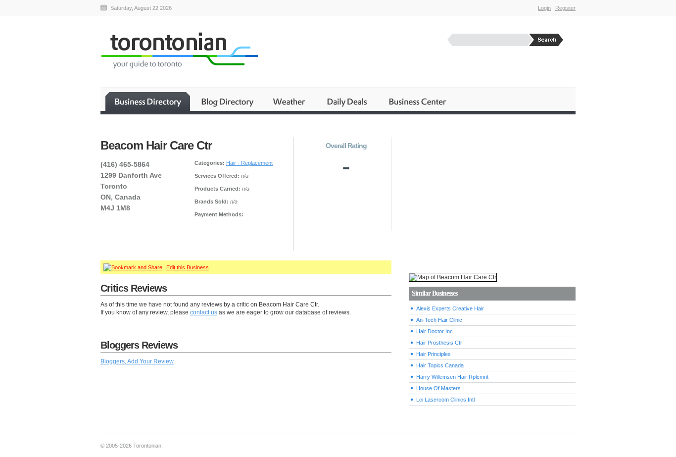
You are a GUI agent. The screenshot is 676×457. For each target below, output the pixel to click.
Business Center (417, 101)
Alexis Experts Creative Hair (450, 308)
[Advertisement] (492, 193)
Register (565, 8)
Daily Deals (348, 101)
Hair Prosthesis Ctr (439, 343)
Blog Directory (227, 101)
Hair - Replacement (249, 163)
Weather (290, 101)
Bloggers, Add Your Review (137, 361)
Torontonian (179, 50)
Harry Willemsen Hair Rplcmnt (452, 377)
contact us (203, 312)
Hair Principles (433, 354)
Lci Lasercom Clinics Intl (445, 400)
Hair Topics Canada (440, 365)
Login (544, 8)
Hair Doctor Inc (434, 331)
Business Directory (147, 101)
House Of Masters (438, 388)
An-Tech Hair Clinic (439, 320)
